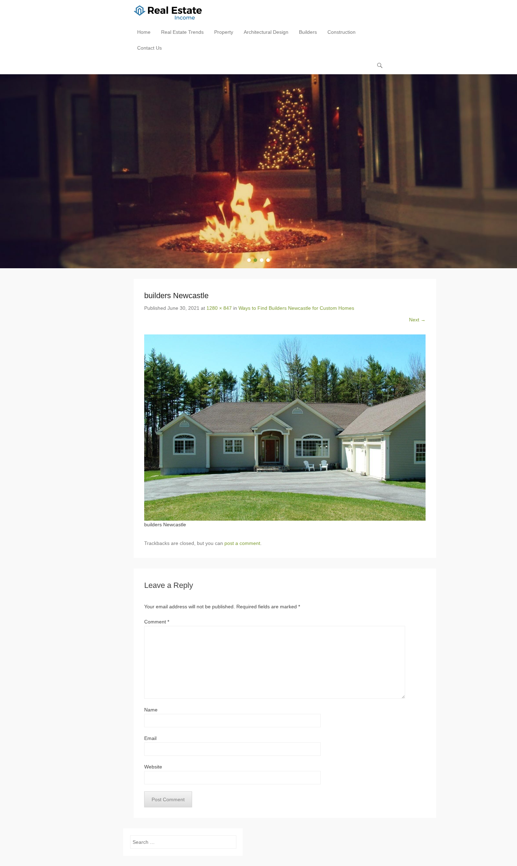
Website (153, 767)
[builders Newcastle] (285, 427)
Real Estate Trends (182, 32)
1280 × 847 (219, 308)
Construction (341, 32)
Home (144, 32)
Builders (308, 32)
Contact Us (149, 48)
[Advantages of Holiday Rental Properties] (258, 171)
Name (151, 710)
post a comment (242, 543)
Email (150, 738)
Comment (156, 622)
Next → (417, 319)
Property (223, 32)
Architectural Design (266, 32)
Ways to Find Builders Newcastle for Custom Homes (296, 308)
